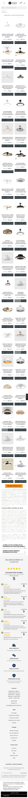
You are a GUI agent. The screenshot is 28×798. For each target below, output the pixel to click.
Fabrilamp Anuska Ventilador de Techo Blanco (7, 371)
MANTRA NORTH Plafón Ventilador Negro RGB (7, 294)
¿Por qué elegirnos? (14, 733)
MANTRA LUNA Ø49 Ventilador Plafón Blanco (20, 474)
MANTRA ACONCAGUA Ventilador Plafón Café (13, 637)
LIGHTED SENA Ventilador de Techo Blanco (12, 589)
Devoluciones (14, 738)
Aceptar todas (14, 793)
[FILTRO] (27, 399)
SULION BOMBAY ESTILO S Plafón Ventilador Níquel (20, 242)
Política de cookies (14, 718)
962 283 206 (14, 701)
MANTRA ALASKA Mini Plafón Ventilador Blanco (7, 36)
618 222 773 (14, 703)
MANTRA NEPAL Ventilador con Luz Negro (7, 474)
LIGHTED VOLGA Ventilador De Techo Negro (20, 216)
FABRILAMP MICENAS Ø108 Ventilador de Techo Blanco (7, 87)
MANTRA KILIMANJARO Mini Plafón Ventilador (7, 242)
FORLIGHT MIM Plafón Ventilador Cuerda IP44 (7, 397)
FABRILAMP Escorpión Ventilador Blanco (20, 294)
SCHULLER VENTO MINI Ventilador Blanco (7, 60)
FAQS (14, 758)
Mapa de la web (14, 755)
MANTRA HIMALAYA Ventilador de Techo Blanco (7, 345)
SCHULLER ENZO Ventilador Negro (20, 164)
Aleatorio (14, 12)
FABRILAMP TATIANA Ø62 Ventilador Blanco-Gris (20, 320)
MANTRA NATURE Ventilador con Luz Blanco (20, 397)
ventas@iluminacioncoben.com (14, 705)
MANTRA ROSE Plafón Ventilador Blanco (20, 36)
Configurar (6, 795)
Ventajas (14, 722)
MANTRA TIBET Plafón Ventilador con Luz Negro (7, 423)
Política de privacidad (14, 715)
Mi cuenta (14, 750)
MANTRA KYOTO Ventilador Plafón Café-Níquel (20, 87)
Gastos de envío (14, 735)
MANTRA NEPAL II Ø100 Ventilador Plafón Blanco (7, 191)
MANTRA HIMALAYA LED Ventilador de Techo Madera (20, 423)
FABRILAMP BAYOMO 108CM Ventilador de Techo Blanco (7, 449)
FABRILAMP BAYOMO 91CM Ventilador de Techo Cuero (20, 139)
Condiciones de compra (14, 720)
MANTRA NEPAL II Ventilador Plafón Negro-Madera (7, 165)
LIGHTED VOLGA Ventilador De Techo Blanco (20, 449)
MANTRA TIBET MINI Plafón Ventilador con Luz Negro (20, 268)
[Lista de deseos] (9, 42)
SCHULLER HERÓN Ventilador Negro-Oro (20, 61)
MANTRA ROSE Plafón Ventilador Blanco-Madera (7, 320)
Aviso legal (14, 713)
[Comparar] (12, 42)
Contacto (14, 748)
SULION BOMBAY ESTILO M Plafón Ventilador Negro (20, 113)
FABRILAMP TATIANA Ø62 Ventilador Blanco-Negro (20, 371)
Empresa (14, 740)
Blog (14, 753)
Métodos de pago (14, 730)
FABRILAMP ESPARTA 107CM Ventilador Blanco (7, 139)
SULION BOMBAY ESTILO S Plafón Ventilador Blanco (7, 113)
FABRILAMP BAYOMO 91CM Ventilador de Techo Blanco (7, 268)
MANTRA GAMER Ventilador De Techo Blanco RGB (20, 191)
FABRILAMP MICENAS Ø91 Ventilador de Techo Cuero (20, 345)
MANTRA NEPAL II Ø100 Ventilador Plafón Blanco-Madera (7, 216)
